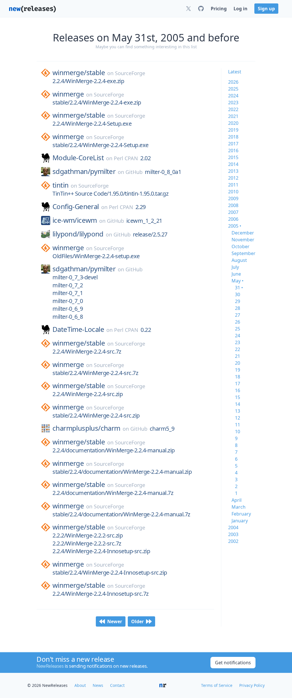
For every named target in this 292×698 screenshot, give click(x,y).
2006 (233, 219)
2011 (233, 185)
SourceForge (130, 73)
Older (137, 621)
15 (237, 397)
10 (237, 431)
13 (237, 411)
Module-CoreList (78, 157)
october (241, 246)
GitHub (134, 172)
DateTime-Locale (78, 329)
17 (237, 383)
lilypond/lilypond (78, 234)
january (240, 521)
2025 (233, 89)
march (239, 507)
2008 (233, 205)
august (239, 260)
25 (237, 329)
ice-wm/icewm (74, 220)
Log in (241, 8)
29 (237, 301)
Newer (114, 621)
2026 (233, 82)
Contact (117, 685)
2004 (233, 527)
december (243, 233)
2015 (233, 157)
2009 (233, 198)
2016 (233, 150)
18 (237, 377)
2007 (233, 212)
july (235, 267)
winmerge (68, 94)
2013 (233, 171)
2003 (233, 534)
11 (237, 425)
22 (237, 349)
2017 (233, 144)
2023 (233, 102)
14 (237, 404)
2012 (233, 178)
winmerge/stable (78, 72)
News (98, 685)
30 (237, 294)
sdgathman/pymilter (83, 171)
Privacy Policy (252, 685)
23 (237, 342)
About (80, 685)
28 (237, 308)
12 (237, 418)
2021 (233, 116)
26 (237, 322)
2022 (233, 109)
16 (237, 390)
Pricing (219, 8)
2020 (233, 123)
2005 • (234, 226)
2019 (233, 130)
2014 (233, 164)
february (241, 514)
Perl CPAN (126, 158)
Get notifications (233, 662)
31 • (239, 287)
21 (237, 356)
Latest (234, 72)
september (244, 253)
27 (237, 315)
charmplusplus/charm (86, 428)
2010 (233, 191)
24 (237, 335)
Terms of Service (216, 685)
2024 (233, 96)
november (243, 239)
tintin (60, 185)
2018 (233, 137)
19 (237, 370)
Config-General (75, 206)
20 (237, 363)
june (236, 274)
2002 (233, 541)
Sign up (266, 8)
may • (238, 281)
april (237, 500)
